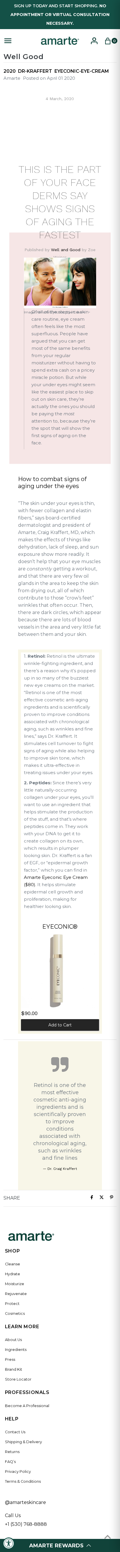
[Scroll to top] (107, 1536)
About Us (13, 1340)
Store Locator (18, 1379)
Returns (12, 1452)
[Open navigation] (19, 40)
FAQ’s (10, 1461)
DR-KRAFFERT (35, 71)
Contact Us (15, 1432)
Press (10, 1359)
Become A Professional (27, 1406)
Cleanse (12, 1264)
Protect (12, 1303)
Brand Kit (13, 1369)
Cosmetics (15, 1313)
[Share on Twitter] (102, 1198)
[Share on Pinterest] (112, 1198)
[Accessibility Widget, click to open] (9, 1543)
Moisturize (14, 1284)
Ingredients (16, 1349)
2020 (9, 71)
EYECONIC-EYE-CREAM (81, 71)
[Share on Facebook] (92, 1198)
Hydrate (12, 1274)
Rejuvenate (16, 1294)
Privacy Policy (18, 1471)
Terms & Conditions (23, 1481)
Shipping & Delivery (23, 1442)
